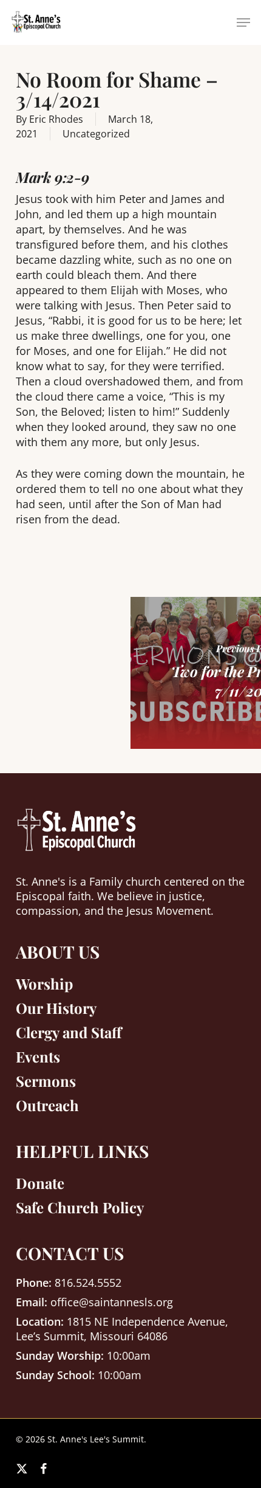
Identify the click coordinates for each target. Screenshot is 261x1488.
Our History (56, 1008)
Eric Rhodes (56, 119)
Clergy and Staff (68, 1032)
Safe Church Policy (80, 1207)
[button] (243, 22)
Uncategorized (96, 133)
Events (38, 1056)
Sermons (46, 1080)
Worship (44, 983)
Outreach (47, 1105)
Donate (40, 1183)
